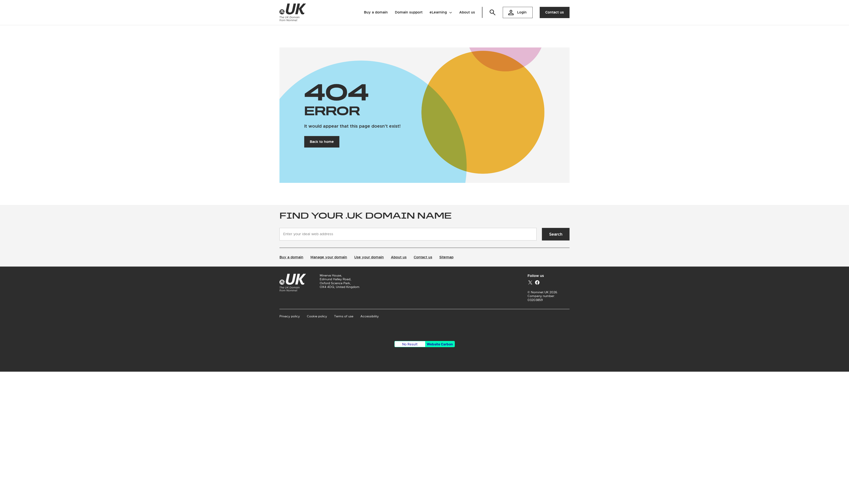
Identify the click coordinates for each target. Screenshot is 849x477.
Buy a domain (291, 257)
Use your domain (369, 257)
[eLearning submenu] (450, 12)
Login (522, 12)
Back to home (322, 141)
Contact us (554, 12)
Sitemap (446, 257)
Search (555, 234)
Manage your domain (328, 257)
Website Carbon (440, 344)
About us (399, 257)
